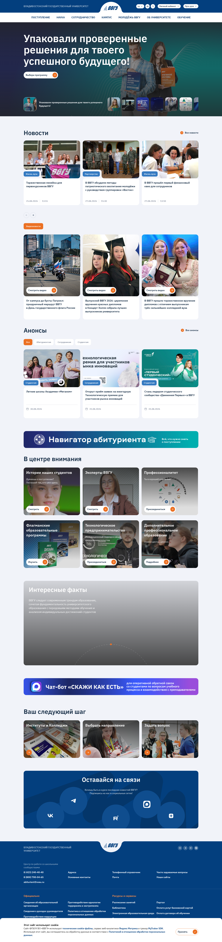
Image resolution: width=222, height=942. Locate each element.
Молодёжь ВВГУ (129, 17)
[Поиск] (153, 6)
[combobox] (140, 6)
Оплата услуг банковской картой (174, 907)
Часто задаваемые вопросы (172, 872)
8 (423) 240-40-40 (34, 872)
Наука (61, 17)
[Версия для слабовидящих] (147, 6)
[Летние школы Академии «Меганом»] (52, 383)
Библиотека (119, 907)
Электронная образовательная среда (133, 913)
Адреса (72, 872)
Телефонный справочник (126, 872)
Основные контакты (79, 877)
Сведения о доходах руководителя (43, 911)
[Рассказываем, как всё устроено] (113, 104)
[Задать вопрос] (147, 752)
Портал (160, 902)
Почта (115, 877)
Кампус (107, 17)
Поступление (40, 17)
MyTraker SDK (155, 928)
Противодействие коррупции (40, 916)
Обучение (184, 17)
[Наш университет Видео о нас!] (171, 104)
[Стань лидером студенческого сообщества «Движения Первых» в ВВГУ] (170, 383)
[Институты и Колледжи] (29, 752)
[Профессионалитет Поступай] (185, 104)
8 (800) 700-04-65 (34, 877)
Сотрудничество (83, 17)
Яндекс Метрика (128, 928)
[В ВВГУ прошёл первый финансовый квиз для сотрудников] (170, 172)
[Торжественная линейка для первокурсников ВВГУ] (52, 172)
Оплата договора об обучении (173, 913)
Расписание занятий (123, 902)
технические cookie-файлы (77, 928)
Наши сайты (163, 877)
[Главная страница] (111, 8)
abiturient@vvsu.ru (34, 882)
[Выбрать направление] (88, 752)
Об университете (159, 17)
